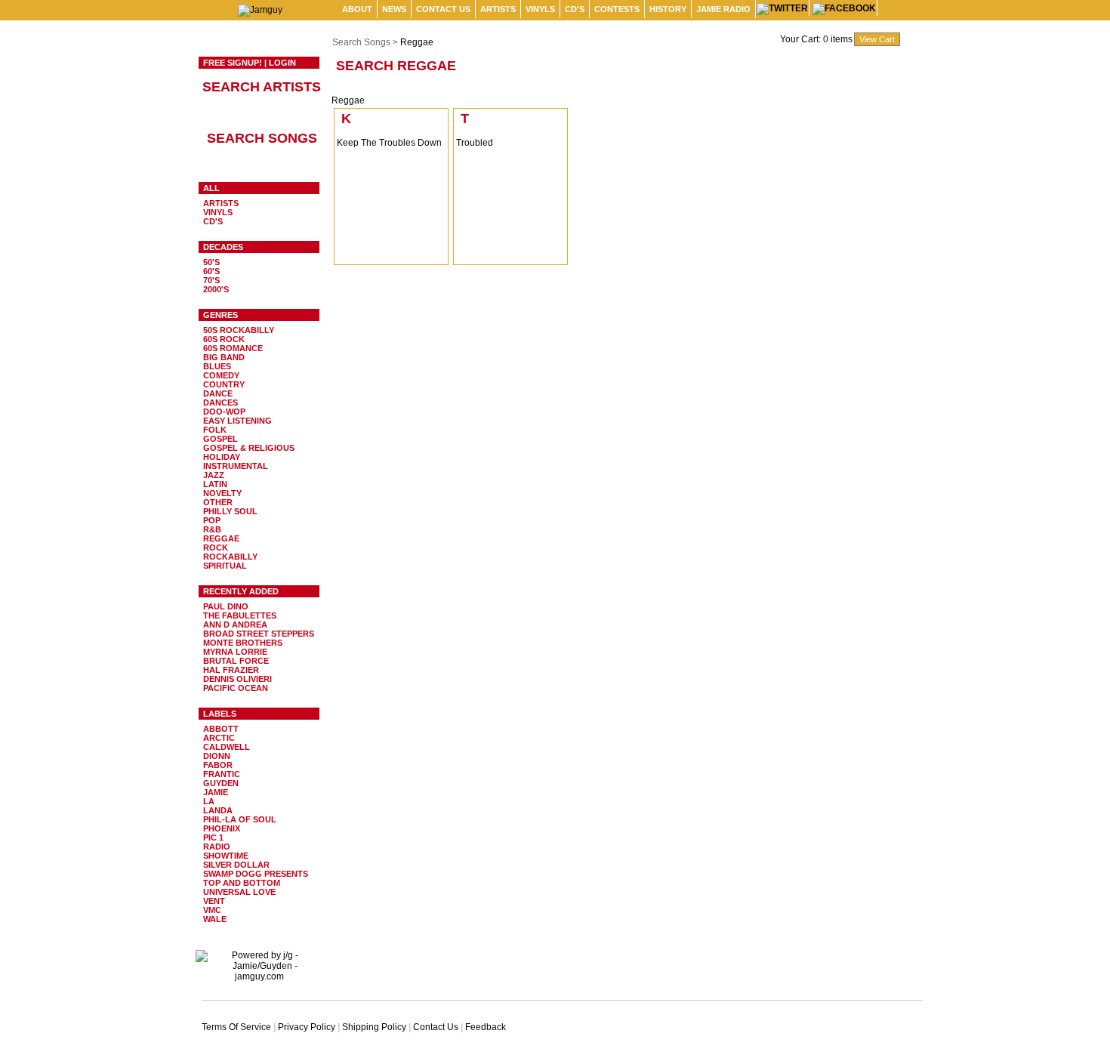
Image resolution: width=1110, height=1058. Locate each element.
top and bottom (241, 882)
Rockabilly (230, 556)
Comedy (221, 375)
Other (218, 502)
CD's (574, 9)
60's (211, 271)
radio (216, 846)
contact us (443, 9)
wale (215, 919)
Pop (211, 520)
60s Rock (224, 339)
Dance (218, 393)
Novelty (222, 493)
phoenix (221, 828)
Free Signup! (232, 62)
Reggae (221, 538)
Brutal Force (236, 660)
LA (208, 801)
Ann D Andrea (235, 624)
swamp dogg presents (255, 873)
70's (211, 280)
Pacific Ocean (235, 687)
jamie (215, 792)
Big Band (224, 357)
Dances (220, 402)
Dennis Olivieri (237, 678)
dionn (216, 755)
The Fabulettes (239, 615)
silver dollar (236, 864)
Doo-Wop (224, 411)
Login (282, 62)
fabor (218, 765)
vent (214, 900)
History (667, 9)
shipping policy (374, 1027)
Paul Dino (225, 606)
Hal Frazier (231, 669)
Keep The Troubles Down (389, 142)
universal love (239, 891)
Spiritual (225, 565)
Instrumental (235, 465)
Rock (215, 547)
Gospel (220, 438)
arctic (219, 737)
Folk (215, 429)
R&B (212, 529)
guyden (221, 783)
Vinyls (540, 9)
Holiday (221, 456)
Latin (215, 484)
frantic (221, 774)
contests (617, 9)
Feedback (485, 1027)
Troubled (474, 142)
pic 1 (213, 837)
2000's (216, 289)
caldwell (226, 746)
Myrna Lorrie (235, 651)
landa (218, 810)
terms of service (236, 1027)
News (394, 9)
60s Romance (233, 348)
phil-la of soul (239, 819)
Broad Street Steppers (258, 633)
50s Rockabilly (238, 330)
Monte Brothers (242, 642)
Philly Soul (230, 511)
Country (224, 384)
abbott (221, 728)
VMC (212, 910)
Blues (217, 366)
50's (211, 262)
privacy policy (306, 1027)
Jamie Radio (723, 9)
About (357, 9)
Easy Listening (237, 420)
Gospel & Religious (248, 447)
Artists (498, 9)
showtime (225, 855)
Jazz (213, 475)
